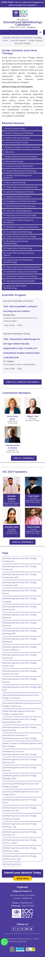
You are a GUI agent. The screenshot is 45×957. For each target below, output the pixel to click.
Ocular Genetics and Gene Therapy (19, 236)
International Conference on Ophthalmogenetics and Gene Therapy (20, 736)
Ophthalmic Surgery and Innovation (20, 272)
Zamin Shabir (33, 527)
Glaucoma (8, 152)
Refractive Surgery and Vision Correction (21, 147)
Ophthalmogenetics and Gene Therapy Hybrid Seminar (20, 728)
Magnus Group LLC (26, 939)
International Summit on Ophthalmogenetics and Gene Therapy (20, 753)
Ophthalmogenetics (11, 864)
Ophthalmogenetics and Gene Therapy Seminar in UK (20, 833)
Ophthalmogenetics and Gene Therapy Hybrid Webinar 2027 (20, 720)
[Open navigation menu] (40, 32)
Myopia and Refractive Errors (17, 197)
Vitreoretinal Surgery (13, 161)
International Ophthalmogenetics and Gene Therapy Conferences (22, 704)
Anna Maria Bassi (12, 417)
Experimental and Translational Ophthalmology (18, 261)
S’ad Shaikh (33, 496)
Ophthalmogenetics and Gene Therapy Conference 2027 (20, 584)
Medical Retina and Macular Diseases (20, 156)
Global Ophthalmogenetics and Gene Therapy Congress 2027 (19, 712)
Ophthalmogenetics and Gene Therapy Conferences (20, 559)
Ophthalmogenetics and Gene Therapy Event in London (20, 841)
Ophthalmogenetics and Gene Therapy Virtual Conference (20, 648)
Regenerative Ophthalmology (17, 248)
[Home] (22, 913)
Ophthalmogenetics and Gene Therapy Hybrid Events (20, 608)
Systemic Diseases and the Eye (18, 192)
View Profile (9, 325)
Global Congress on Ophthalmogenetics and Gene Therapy (22, 744)
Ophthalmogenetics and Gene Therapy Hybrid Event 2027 (20, 672)
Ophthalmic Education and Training (20, 276)
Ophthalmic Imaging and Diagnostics (21, 227)
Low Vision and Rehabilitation (17, 211)
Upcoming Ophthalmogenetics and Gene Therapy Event (21, 793)
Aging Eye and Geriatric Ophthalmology (15, 287)
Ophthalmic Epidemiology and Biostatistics (18, 221)
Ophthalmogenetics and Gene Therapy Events (20, 592)
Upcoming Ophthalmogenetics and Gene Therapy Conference (21, 696)
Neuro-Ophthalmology (14, 182)
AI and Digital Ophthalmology (17, 232)
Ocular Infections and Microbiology (19, 171)
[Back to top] (39, 948)
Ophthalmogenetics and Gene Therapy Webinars (20, 616)
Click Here (22, 878)
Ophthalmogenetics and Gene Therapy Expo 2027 (22, 688)
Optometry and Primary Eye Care (19, 206)
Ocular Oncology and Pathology (18, 133)
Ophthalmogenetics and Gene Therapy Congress (20, 600)
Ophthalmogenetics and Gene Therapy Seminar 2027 (20, 761)
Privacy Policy (21, 941)
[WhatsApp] (4, 942)
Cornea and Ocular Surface (15, 142)
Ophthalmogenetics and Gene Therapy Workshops (20, 640)
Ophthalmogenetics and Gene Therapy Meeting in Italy (20, 825)
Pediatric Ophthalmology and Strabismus (17, 176)
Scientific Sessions (18, 40)
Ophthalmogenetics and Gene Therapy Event (20, 801)
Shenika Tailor (11, 527)
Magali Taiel (32, 416)
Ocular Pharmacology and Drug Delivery (18, 254)
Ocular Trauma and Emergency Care (20, 187)
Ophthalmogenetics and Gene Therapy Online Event (20, 664)
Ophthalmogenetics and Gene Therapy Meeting (20, 769)
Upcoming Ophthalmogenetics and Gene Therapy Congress (21, 785)
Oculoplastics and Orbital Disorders (19, 201)
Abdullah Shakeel (11, 497)
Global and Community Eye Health (19, 215)
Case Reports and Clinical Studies (19, 281)
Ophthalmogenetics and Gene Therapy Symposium (20, 656)
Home (5, 40)
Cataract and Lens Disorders (16, 138)
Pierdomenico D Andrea (13, 446)
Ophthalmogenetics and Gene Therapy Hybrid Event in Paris (20, 857)
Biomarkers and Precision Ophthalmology (15, 242)
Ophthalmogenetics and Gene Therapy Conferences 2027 (20, 575)
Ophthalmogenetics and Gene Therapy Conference (20, 568)
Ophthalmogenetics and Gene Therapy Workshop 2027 (20, 777)
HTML (19, 325)
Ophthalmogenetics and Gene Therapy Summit (20, 680)
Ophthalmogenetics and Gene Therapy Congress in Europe (20, 817)
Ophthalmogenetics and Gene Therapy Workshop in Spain (20, 849)
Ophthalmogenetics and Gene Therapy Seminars (20, 624)
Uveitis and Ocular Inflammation (18, 166)
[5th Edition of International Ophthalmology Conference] (22, 13)
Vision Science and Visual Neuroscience (22, 267)
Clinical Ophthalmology (14, 128)
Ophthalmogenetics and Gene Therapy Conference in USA (20, 809)
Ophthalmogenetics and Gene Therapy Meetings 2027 (20, 632)
